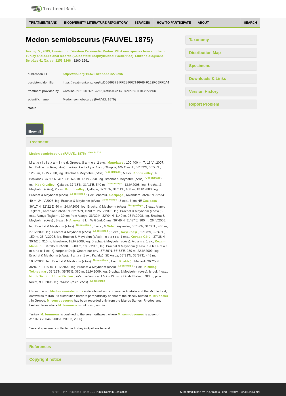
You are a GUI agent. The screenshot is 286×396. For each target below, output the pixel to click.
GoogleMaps (112, 172)
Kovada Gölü (141, 236)
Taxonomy (199, 40)
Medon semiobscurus (66, 291)
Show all (34, 131)
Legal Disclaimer (250, 392)
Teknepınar (38, 271)
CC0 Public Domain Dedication (109, 392)
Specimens (199, 65)
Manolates (115, 162)
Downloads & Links (207, 78)
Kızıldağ (125, 261)
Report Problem (204, 104)
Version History (204, 91)
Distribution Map (205, 52)
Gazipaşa (116, 195)
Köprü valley (143, 173)
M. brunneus (158, 296)
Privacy (233, 392)
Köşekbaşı (129, 232)
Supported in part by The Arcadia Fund (203, 392)
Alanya (75, 220)
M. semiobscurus (60, 300)
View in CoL (95, 152)
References (40, 346)
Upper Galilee (63, 276)
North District (39, 276)
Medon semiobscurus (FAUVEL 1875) (57, 153)
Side (111, 226)
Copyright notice (45, 359)
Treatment (38, 142)
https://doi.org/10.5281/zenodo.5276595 (93, 74)
